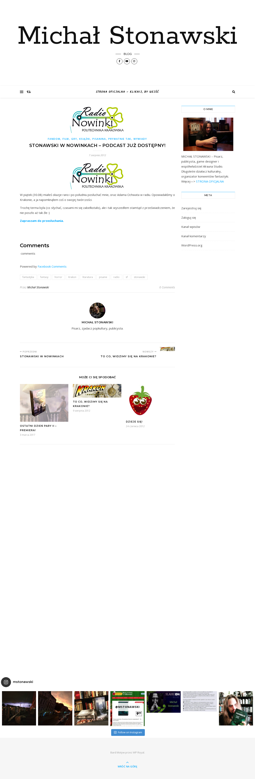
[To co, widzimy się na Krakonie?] (167, 349)
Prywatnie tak (119, 139)
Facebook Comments (52, 266)
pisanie (103, 277)
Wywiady (140, 139)
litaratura (87, 277)
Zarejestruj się (191, 208)
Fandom (54, 139)
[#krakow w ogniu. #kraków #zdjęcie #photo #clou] (55, 708)
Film (66, 139)
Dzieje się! (134, 421)
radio (116, 277)
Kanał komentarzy (193, 236)
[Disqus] (97, 503)
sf (127, 277)
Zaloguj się (188, 217)
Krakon (72, 277)
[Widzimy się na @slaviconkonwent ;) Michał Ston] (164, 702)
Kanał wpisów (190, 227)
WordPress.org (191, 245)
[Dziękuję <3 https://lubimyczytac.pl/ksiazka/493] (200, 701)
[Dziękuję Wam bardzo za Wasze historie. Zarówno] (236, 708)
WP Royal (138, 752)
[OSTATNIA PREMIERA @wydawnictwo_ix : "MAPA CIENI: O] (91, 708)
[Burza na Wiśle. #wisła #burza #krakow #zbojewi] (19, 708)
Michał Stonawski (127, 36)
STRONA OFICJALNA (209, 181)
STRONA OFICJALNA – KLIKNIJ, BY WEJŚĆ (127, 92)
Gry (74, 139)
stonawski (139, 277)
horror (58, 277)
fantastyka (28, 277)
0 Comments (167, 287)
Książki (84, 139)
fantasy (44, 277)
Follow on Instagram (130, 732)
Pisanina (99, 139)
